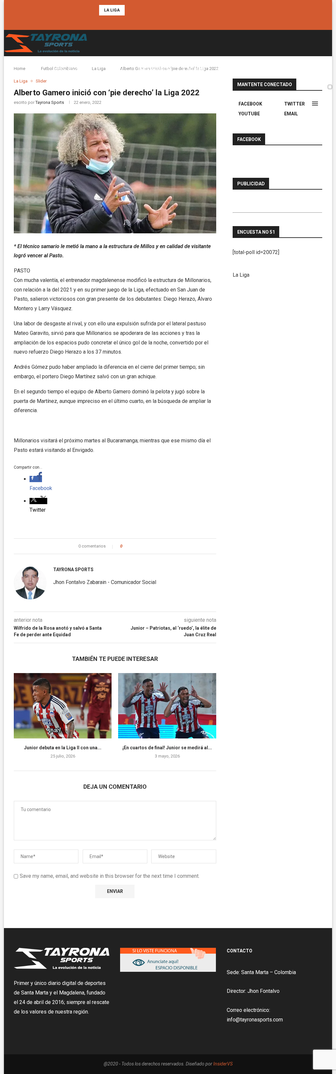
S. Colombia (193, 69)
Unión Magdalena (155, 69)
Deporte (115, 69)
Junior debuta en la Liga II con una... (62, 747)
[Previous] (131, 10)
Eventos (254, 69)
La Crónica (226, 69)
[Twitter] (168, 21)
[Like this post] (126, 546)
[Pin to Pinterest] (145, 546)
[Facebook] (159, 21)
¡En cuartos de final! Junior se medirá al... (167, 747)
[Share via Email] (152, 546)
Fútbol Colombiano (72, 69)
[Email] (176, 21)
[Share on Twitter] (139, 546)
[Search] (329, 103)
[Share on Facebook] (133, 546)
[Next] (139, 10)
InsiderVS (223, 1063)
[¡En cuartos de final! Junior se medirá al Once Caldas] (167, 705)
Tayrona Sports (73, 569)
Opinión (280, 69)
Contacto (307, 69)
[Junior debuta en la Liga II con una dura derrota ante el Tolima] (63, 705)
